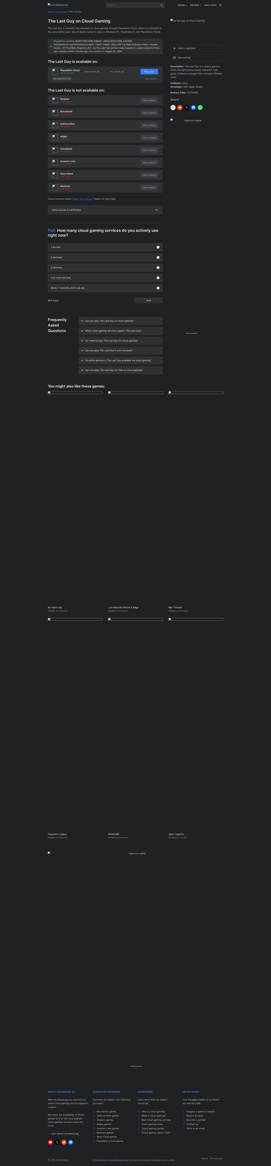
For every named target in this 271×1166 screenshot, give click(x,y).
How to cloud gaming (153, 1111)
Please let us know (82, 198)
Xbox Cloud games (107, 1136)
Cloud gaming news (152, 1124)
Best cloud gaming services (156, 1119)
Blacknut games (105, 1132)
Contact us (192, 1124)
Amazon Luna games (108, 1128)
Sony (185, 83)
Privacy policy (216, 1158)
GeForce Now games (108, 1115)
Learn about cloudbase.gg (65, 1133)
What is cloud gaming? (154, 1115)
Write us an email (195, 1128)
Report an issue (194, 1115)
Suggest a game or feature (200, 1111)
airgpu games (104, 1124)
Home (50, 11)
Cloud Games (61, 11)
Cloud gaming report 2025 (156, 1132)
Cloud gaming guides (153, 1128)
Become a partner (196, 1119)
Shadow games (105, 1119)
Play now (149, 71)
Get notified (149, 100)
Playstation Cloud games (110, 1141)
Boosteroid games (106, 1111)
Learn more (210, 5)
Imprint (204, 1158)
